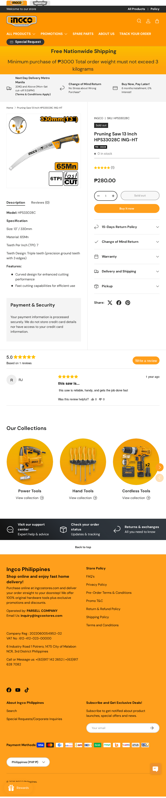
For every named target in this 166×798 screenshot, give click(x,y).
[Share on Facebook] (118, 302)
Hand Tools (83, 490)
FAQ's (90, 576)
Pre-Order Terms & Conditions (109, 593)
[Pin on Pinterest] (127, 302)
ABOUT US (106, 34)
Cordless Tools (136, 490)
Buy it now (126, 208)
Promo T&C (94, 601)
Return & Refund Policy (103, 609)
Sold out (140, 195)
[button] (157, 21)
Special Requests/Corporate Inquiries (34, 719)
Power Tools (29, 490)
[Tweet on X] (109, 302)
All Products (136, 9)
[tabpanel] (43, 249)
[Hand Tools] (83, 461)
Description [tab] (15, 202)
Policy (155, 9)
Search (11, 711)
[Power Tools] (30, 461)
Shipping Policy (97, 617)
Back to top (83, 547)
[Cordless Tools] (136, 461)
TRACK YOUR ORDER (135, 34)
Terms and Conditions (102, 625)
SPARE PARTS (83, 34)
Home (9, 108)
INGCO (98, 118)
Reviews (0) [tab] (40, 202)
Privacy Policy (96, 584)
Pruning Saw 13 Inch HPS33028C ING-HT (39, 108)
